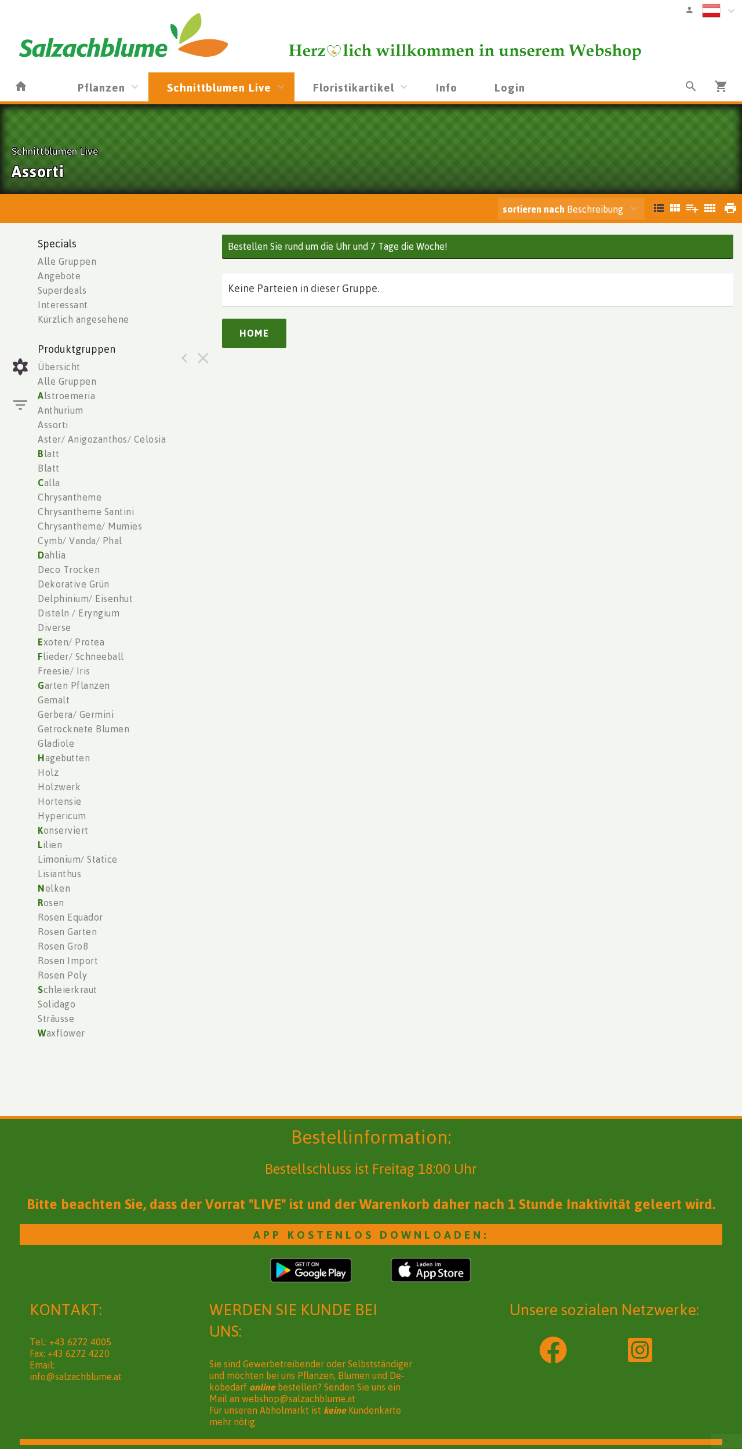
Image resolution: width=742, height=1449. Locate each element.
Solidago (56, 1004)
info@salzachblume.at (76, 1376)
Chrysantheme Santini (86, 511)
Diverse (54, 627)
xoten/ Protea (71, 642)
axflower (61, 1033)
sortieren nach (535, 209)
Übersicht (59, 367)
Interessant (63, 305)
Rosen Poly (62, 975)
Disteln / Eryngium (78, 613)
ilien (50, 845)
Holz (48, 772)
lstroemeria (66, 396)
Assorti (53, 424)
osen (51, 902)
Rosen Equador (70, 917)
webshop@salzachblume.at (298, 1398)
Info (446, 87)
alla (49, 482)
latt (49, 453)
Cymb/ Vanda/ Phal (80, 540)
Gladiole (56, 743)
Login (509, 87)
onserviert (63, 830)
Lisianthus (59, 873)
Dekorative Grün (74, 584)
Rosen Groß (63, 946)
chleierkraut (67, 989)
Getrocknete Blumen (83, 729)
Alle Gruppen (67, 261)
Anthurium (60, 410)
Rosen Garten (67, 931)
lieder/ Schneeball (81, 656)
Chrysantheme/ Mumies (90, 526)
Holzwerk (59, 787)
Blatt (49, 468)
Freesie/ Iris (64, 671)
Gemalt (54, 700)
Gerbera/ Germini (76, 714)
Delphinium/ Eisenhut (85, 598)
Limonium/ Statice (78, 859)
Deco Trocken (69, 569)
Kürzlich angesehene (83, 319)
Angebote (59, 276)
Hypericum (62, 816)
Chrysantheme (69, 497)
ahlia (52, 555)
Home (254, 333)
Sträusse (56, 1018)
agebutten (64, 758)
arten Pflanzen (74, 685)
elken (54, 888)
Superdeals (62, 290)
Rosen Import (68, 960)
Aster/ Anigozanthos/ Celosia (102, 439)
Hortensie (60, 801)
